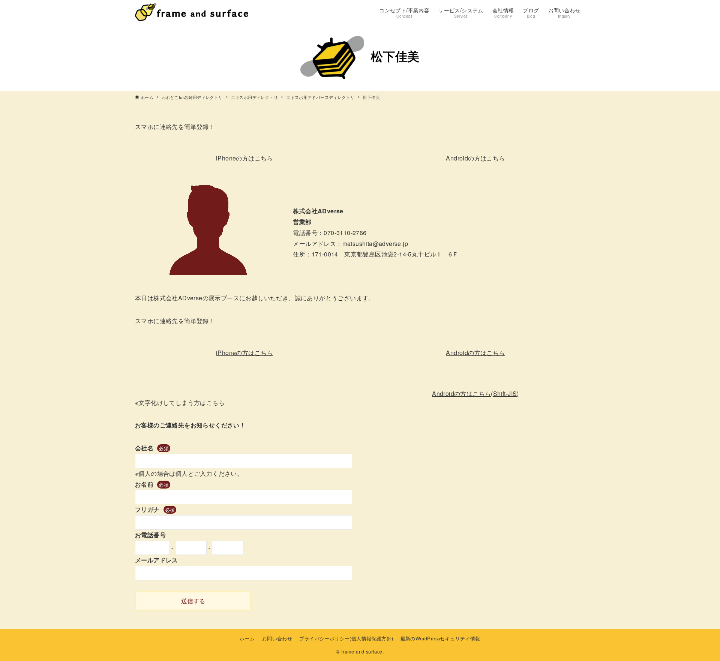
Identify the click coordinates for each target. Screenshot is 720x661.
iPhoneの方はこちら (244, 158)
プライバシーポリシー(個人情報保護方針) (346, 638)
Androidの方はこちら (475, 158)
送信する (193, 601)
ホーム (247, 638)
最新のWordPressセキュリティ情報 (440, 638)
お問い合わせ (277, 638)
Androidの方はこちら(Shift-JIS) (475, 393)
